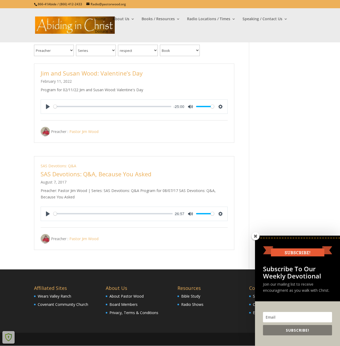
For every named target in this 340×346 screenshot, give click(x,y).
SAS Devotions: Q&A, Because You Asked (96, 174)
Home (100, 19)
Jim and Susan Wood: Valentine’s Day (92, 73)
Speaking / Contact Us (262, 19)
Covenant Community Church (63, 304)
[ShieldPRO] (8, 337)
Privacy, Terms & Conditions (133, 312)
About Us (121, 19)
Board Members (123, 304)
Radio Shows (192, 304)
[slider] (112, 106)
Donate (101, 32)
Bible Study (190, 296)
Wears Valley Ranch (54, 296)
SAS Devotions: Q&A (58, 165)
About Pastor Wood (126, 296)
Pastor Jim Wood (84, 131)
